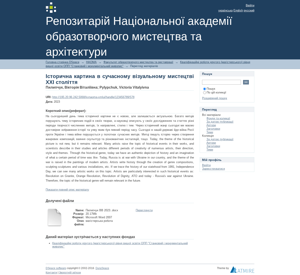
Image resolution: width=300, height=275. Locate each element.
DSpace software (56, 268)
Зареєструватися (213, 168)
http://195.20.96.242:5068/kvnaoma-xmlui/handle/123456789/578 (93, 97)
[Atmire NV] (242, 270)
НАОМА (91, 62)
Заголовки (213, 128)
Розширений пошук (214, 98)
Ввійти (250, 5)
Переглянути (144, 210)
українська (225, 10)
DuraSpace (102, 268)
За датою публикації (219, 121)
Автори (211, 125)
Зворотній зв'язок (70, 272)
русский (249, 10)
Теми (209, 132)
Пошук (211, 88)
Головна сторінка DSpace (62, 62)
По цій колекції (216, 92)
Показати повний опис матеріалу (67, 189)
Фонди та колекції (218, 118)
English (238, 10)
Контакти (51, 272)
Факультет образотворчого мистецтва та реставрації (138, 62)
